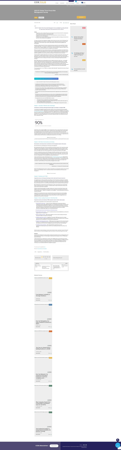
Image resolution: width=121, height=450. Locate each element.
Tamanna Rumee (40, 248)
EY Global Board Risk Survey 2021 (57, 156)
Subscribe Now (54, 445)
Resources (62, 3)
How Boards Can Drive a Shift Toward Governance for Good (46, 267)
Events (77, 3)
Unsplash (45, 248)
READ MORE (38, 300)
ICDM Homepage (117, 446)
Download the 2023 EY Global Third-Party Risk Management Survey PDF (46, 78)
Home (67, 5)
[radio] (42, 257)
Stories (56, 3)
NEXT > (67, 263)
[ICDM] (40, 2)
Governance (81, 17)
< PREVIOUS (37, 263)
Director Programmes (70, 3)
